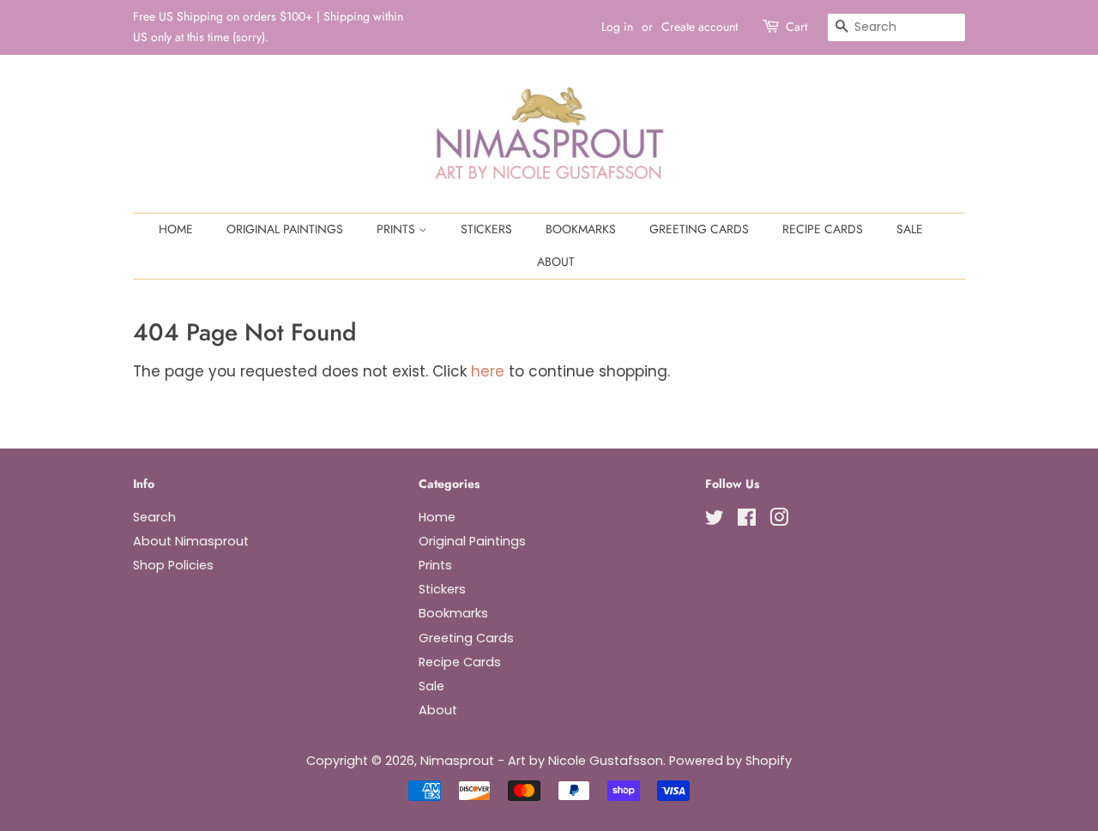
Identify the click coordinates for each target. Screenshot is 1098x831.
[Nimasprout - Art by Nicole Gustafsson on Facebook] (747, 520)
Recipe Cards (822, 229)
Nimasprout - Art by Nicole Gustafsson (541, 760)
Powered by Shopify (730, 760)
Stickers (486, 229)
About (556, 261)
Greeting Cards (699, 229)
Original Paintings (284, 229)
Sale (909, 229)
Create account (699, 26)
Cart (796, 26)
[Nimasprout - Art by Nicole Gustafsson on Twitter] (714, 520)
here (487, 371)
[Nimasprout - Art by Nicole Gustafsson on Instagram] (778, 520)
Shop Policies (173, 565)
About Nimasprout (191, 541)
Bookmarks (581, 229)
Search (154, 517)
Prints (398, 229)
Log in (617, 26)
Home (176, 229)
